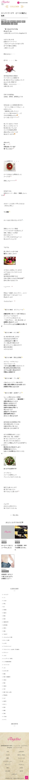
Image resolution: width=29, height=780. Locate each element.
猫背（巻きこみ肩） (7, 692)
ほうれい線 (5, 670)
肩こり (4, 704)
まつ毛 (4, 643)
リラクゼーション (7, 761)
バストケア (5, 594)
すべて (4, 719)
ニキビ (4, 655)
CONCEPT (21, 751)
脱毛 (4, 707)
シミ (4, 597)
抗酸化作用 (5, 622)
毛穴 (4, 689)
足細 (4, 713)
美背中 (4, 701)
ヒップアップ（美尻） (8, 658)
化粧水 (4, 686)
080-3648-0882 (24, 2)
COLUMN (7, 771)
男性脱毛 (5, 695)
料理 (4, 619)
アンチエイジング (7, 646)
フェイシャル (6, 664)
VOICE (21, 767)
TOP (8, 751)
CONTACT (14, 774)
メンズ (21, 761)
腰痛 (4, 710)
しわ (4, 667)
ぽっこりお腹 (6, 640)
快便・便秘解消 (6, 676)
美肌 (4, 631)
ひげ (4, 698)
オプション (7, 764)
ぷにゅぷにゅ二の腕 (7, 637)
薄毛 (4, 603)
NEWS (21, 771)
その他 (4, 716)
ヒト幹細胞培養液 (7, 661)
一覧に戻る (15, 515)
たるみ (4, 600)
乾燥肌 (4, 609)
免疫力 (4, 612)
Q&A (7, 767)
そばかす (5, 634)
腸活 (4, 615)
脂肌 (4, 673)
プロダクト (21, 764)
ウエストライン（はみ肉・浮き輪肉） (11, 649)
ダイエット (5, 652)
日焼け (4, 680)
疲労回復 (5, 625)
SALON (8, 755)
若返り (4, 628)
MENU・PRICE (21, 755)
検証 (4, 683)
